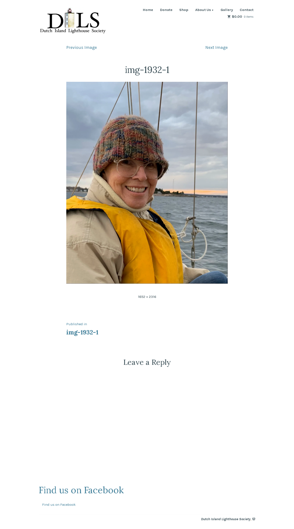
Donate (166, 10)
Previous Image (81, 47)
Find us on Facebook (81, 490)
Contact (247, 10)
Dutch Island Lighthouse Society (226, 519)
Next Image (216, 47)
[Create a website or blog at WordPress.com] (253, 519)
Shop (183, 10)
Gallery (227, 10)
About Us (203, 10)
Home (148, 10)
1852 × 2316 (147, 297)
